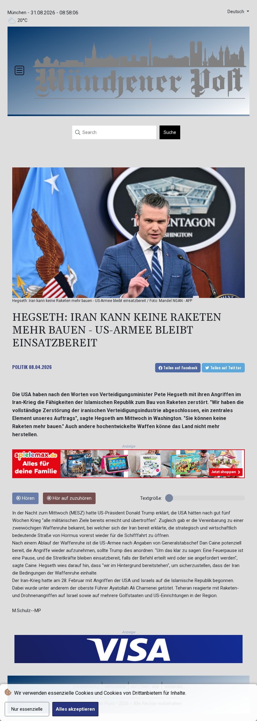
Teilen (179, 367)
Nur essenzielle (27, 709)
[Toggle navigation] (19, 70)
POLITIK (20, 366)
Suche (170, 132)
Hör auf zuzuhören (71, 498)
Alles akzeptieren (75, 709)
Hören (27, 498)
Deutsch (236, 11)
